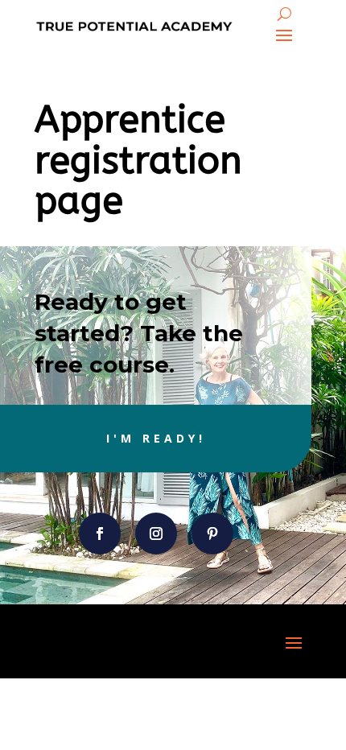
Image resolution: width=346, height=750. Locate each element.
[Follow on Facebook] (100, 533)
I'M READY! (156, 438)
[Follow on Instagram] (156, 533)
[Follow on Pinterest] (212, 533)
